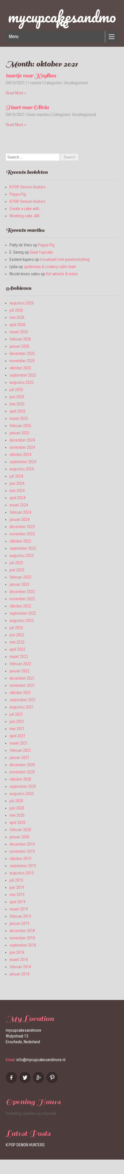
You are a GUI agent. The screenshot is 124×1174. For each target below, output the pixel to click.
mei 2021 (17, 728)
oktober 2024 (20, 454)
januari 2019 (19, 923)
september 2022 (23, 613)
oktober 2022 (20, 606)
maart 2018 (19, 959)
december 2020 (22, 764)
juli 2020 (16, 801)
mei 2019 (17, 894)
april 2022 (17, 649)
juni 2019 (17, 887)
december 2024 (22, 440)
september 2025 (23, 375)
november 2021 (22, 685)
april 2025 (17, 411)
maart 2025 (19, 418)
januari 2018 (19, 974)
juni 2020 (17, 808)
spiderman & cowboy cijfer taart (50, 266)
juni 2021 (17, 721)
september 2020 (23, 786)
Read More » (16, 93)
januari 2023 (19, 584)
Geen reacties (38, 114)
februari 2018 (20, 966)
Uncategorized (76, 83)
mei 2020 (17, 815)
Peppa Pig (18, 194)
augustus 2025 (22, 382)
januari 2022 (19, 671)
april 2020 (17, 822)
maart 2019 (19, 909)
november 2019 (22, 851)
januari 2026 (19, 346)
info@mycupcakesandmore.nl (40, 1059)
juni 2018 (17, 952)
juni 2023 (17, 570)
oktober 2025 (20, 368)
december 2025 (22, 353)
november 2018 (22, 938)
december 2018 (22, 930)
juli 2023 (16, 562)
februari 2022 (20, 663)
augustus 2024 (22, 469)
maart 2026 (19, 332)
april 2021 (17, 736)
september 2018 (23, 945)
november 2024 (22, 447)
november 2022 (22, 599)
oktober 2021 (20, 692)
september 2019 (23, 865)
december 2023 (22, 526)
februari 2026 (20, 339)
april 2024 (17, 498)
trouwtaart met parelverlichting (65, 259)
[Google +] (39, 1081)
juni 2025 (17, 397)
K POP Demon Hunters (28, 187)
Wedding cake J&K (25, 216)
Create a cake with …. (27, 208)
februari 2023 (20, 577)
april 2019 (17, 902)
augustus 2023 (22, 555)
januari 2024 (19, 519)
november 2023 (22, 534)
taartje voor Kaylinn (31, 75)
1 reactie (34, 83)
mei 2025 (17, 404)
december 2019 (22, 844)
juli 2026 (16, 310)
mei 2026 (17, 317)
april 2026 (17, 324)
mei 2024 (17, 490)
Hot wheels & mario (62, 274)
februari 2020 (20, 829)
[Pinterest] (52, 1081)
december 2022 (22, 591)
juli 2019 (16, 880)
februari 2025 (20, 425)
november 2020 (22, 772)
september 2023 (23, 548)
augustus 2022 (22, 620)
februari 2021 (20, 750)
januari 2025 (19, 433)
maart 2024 (19, 505)
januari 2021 (19, 757)
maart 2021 (19, 743)
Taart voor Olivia (27, 107)
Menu (13, 36)
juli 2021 (16, 714)
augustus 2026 (22, 303)
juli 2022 (16, 627)
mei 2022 (17, 642)
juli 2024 (16, 476)
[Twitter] (25, 1081)
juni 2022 (17, 635)
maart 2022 (19, 656)
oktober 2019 (20, 858)
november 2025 (22, 360)
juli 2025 (16, 389)
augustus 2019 (22, 873)
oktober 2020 (20, 779)
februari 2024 (20, 512)
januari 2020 (19, 837)
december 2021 (22, 678)
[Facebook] (12, 1081)
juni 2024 (17, 483)
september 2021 (23, 700)
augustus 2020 (22, 793)
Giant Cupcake (41, 252)
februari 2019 (20, 916)
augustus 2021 (22, 707)
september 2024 (23, 461)
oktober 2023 (20, 541)
